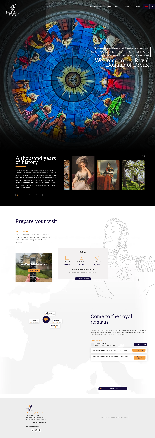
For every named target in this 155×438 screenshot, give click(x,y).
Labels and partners (105, 417)
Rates (127, 7)
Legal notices (125, 417)
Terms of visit (34, 271)
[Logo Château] (12, 10)
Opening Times (112, 7)
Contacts (118, 417)
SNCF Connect (139, 350)
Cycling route (139, 357)
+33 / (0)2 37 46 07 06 (32, 415)
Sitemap (113, 417)
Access (137, 7)
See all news (114, 389)
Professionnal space (39, 422)
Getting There (141, 344)
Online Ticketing (95, 7)
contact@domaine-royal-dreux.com (36, 419)
